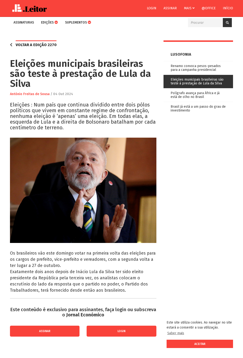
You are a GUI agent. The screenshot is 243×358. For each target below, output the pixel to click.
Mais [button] (188, 8)
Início (228, 8)
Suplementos (76, 22)
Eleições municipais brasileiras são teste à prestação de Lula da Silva (197, 81)
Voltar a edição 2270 (36, 45)
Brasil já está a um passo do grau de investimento (198, 108)
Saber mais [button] (175, 333)
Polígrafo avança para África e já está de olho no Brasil (195, 95)
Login (151, 8)
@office (209, 8)
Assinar (170, 8)
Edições (48, 22)
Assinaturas (24, 22)
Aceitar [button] (200, 344)
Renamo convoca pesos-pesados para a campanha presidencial (196, 68)
